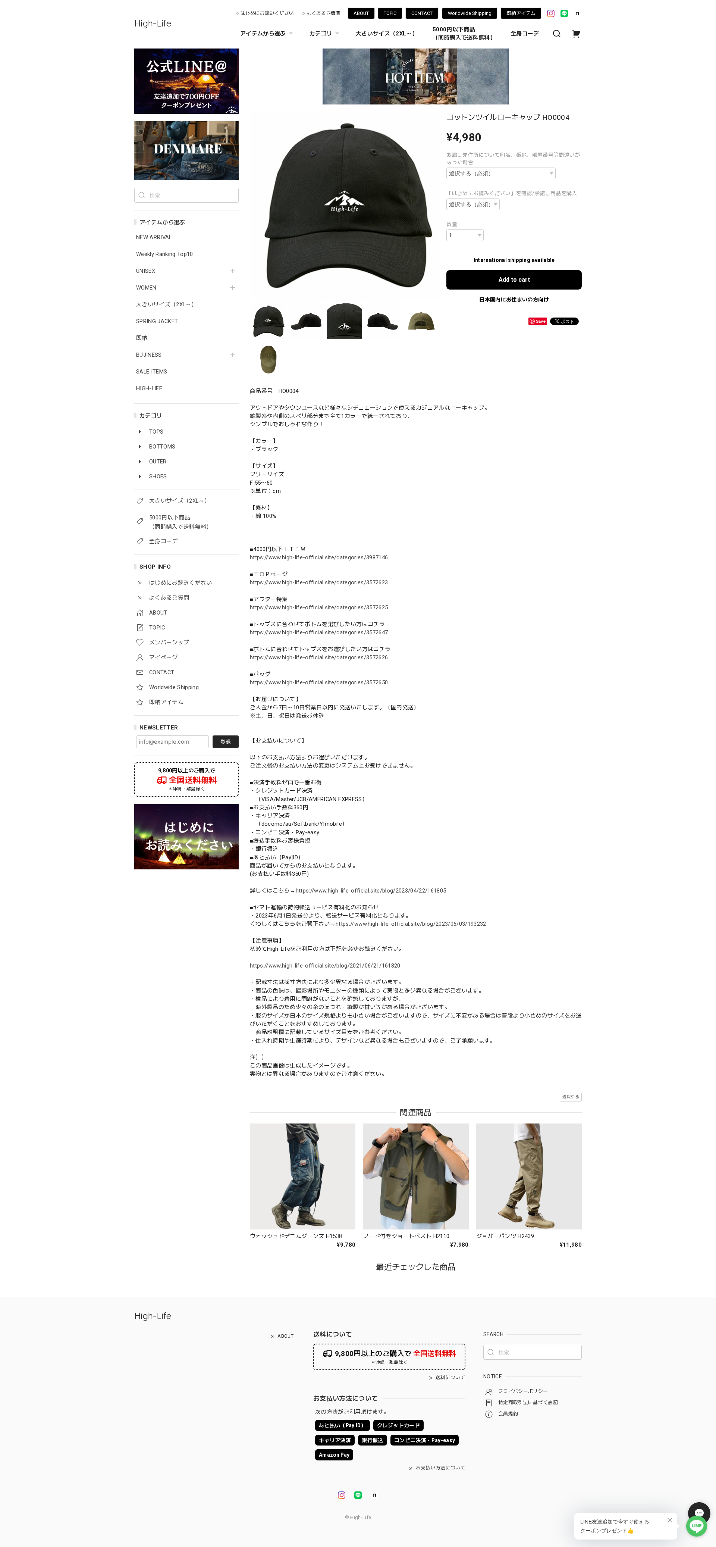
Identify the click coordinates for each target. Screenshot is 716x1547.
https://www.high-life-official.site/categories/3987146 (319, 557)
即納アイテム (521, 13)
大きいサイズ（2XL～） (387, 33)
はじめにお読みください (267, 13)
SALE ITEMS (151, 372)
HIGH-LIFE (149, 388)
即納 (142, 338)
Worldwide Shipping (470, 13)
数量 (451, 224)
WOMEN (146, 288)
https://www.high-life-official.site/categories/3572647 (319, 632)
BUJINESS (149, 355)
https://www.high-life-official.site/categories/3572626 (319, 657)
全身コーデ (525, 33)
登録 (225, 742)
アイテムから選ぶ (263, 33)
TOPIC (390, 13)
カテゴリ (321, 33)
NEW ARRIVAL (154, 237)
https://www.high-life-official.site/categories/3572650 (319, 682)
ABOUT (361, 13)
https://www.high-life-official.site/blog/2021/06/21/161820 (325, 965)
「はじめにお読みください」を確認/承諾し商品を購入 (511, 193)
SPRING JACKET (157, 321)
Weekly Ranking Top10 (164, 254)
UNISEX (145, 271)
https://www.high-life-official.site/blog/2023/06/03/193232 (411, 924)
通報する (570, 1096)
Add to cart (514, 279)
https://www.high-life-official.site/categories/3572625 (319, 607)
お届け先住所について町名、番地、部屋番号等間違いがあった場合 (513, 159)
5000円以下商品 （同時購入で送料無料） (464, 33)
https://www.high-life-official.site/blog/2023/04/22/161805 (371, 890)
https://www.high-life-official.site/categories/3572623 (319, 582)
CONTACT (422, 13)
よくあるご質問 (323, 13)
